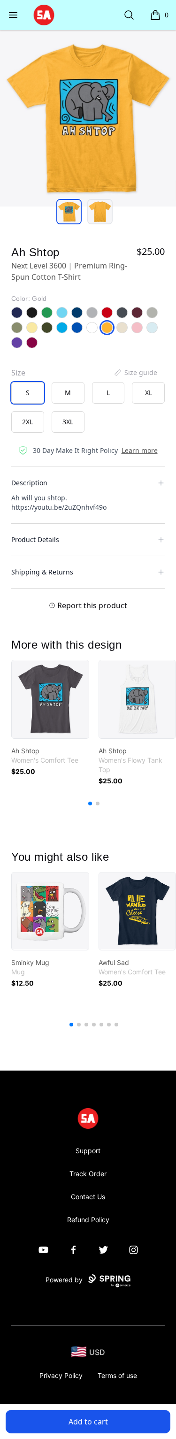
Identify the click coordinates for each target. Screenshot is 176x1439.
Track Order (88, 1174)
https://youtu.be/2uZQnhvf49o (59, 507)
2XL (27, 421)
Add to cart (88, 1421)
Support (88, 1151)
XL (148, 392)
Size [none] (18, 372)
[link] (50, 699)
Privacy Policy (61, 1375)
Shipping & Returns (42, 571)
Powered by (64, 1280)
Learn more (140, 450)
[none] (135, 372)
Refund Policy (88, 1220)
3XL (67, 421)
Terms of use (117, 1375)
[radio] (27, 393)
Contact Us (88, 1197)
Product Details (35, 539)
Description (29, 482)
